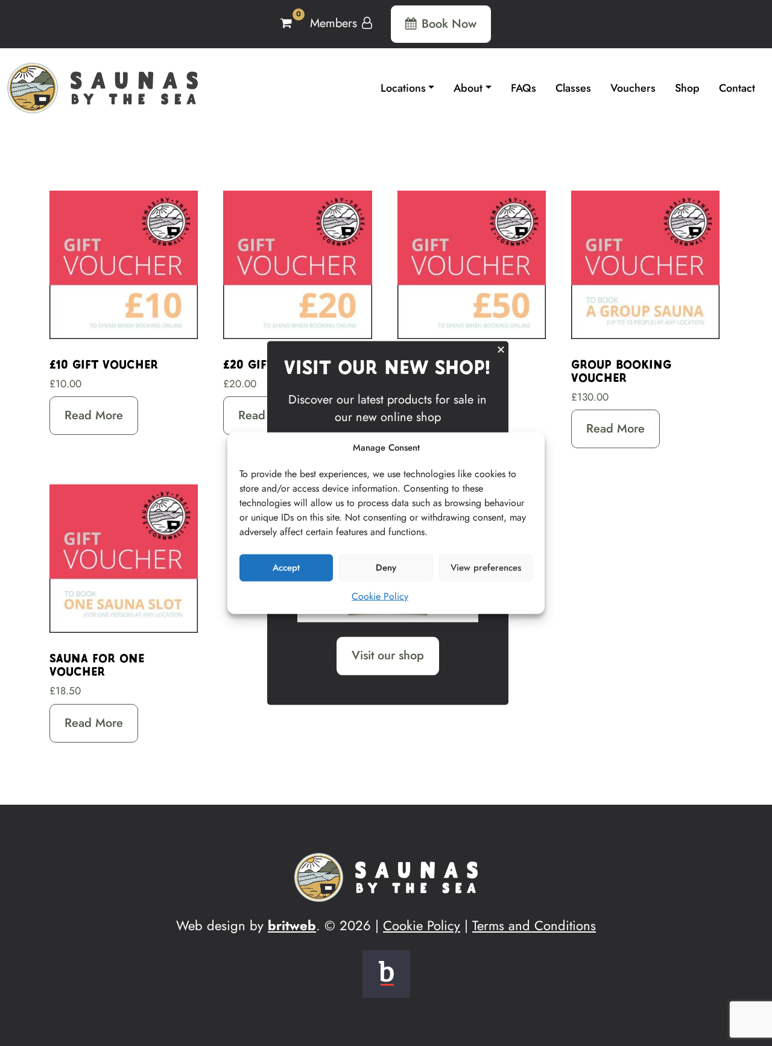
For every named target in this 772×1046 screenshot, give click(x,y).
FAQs (523, 88)
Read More (94, 415)
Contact (737, 88)
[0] (288, 23)
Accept (286, 567)
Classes (573, 88)
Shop (687, 88)
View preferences (486, 567)
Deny (386, 567)
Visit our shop (388, 655)
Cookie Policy (380, 596)
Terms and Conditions (534, 925)
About (468, 88)
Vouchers (633, 88)
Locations (403, 88)
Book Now (449, 24)
